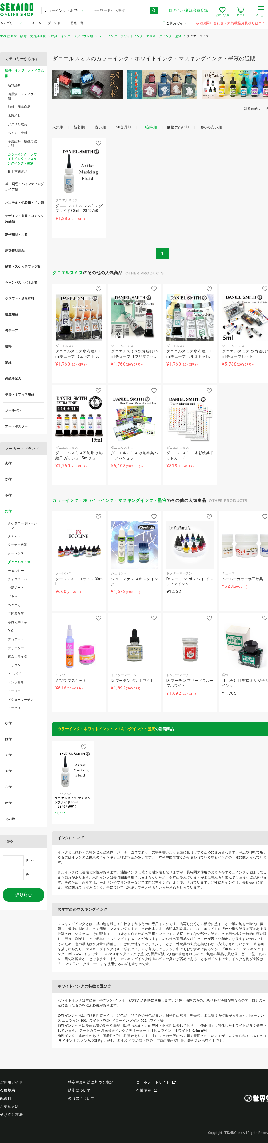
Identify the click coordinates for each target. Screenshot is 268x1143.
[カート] (241, 11)
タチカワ (14, 536)
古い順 (100, 127)
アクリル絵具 (17, 124)
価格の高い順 (178, 127)
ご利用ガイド (177, 23)
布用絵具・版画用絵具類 (22, 143)
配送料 (5, 1098)
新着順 (79, 127)
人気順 (58, 127)
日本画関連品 (17, 171)
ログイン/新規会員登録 (188, 10)
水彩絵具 (14, 115)
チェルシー (16, 571)
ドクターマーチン (21, 699)
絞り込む (23, 894)
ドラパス (14, 708)
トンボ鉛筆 (16, 682)
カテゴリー (8, 23)
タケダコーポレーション (22, 525)
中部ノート (16, 588)
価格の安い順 (210, 127)
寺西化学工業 (17, 622)
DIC (10, 631)
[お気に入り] (222, 11)
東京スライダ (17, 656)
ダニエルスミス (67, 272)
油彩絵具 (14, 85)
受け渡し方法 (11, 1114)
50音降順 (149, 127)
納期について (79, 1090)
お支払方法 (9, 1106)
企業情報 (143, 1090)
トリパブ (14, 674)
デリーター (16, 648)
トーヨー (14, 691)
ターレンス (16, 553)
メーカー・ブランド (45, 23)
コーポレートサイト (153, 1082)
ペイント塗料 (17, 133)
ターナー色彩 (17, 545)
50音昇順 (124, 127)
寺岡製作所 (16, 614)
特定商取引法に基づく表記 (90, 1082)
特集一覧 (77, 23)
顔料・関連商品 (19, 107)
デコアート (16, 639)
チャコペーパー (19, 579)
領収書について (81, 1098)
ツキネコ (14, 596)
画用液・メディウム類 (22, 96)
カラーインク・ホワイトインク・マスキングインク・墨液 (109, 500)
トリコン (14, 665)
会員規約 (7, 1090)
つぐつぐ (14, 605)
